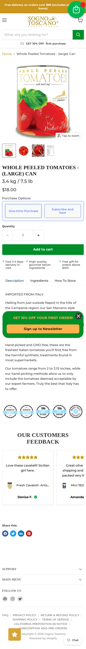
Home (7, 54)
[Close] (78, 316)
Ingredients (39, 281)
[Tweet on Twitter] (13, 533)
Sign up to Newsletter (43, 329)
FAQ (5, 615)
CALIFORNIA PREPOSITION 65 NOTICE (40, 623)
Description (14, 281)
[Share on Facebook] (5, 533)
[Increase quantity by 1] (38, 235)
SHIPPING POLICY (25, 619)
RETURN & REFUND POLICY (60, 615)
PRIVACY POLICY (24, 615)
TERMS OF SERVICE (55, 619)
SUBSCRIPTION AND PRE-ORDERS (43, 628)
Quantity (8, 226)
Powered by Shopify (43, 638)
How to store (65, 281)
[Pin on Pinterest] (29, 533)
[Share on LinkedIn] (21, 533)
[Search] (78, 35)
